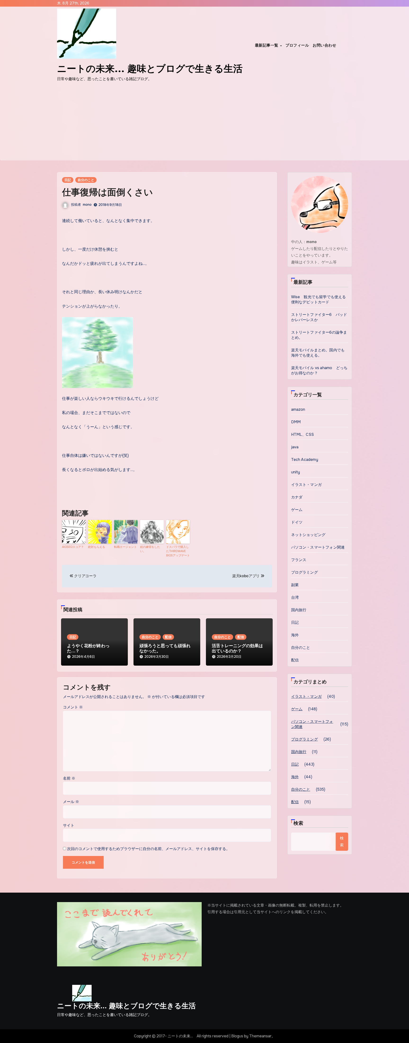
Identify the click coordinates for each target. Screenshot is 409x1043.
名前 (69, 778)
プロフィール (297, 45)
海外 (295, 635)
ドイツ (297, 522)
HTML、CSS (302, 434)
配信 (168, 637)
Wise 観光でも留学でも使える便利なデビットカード (318, 299)
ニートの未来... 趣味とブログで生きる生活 (150, 68)
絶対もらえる (96, 547)
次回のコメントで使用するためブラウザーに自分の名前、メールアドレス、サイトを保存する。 (148, 848)
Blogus (237, 1036)
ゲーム (297, 509)
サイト (68, 825)
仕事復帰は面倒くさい (107, 192)
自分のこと (86, 180)
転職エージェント (125, 547)
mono (87, 204)
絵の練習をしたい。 (150, 549)
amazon (298, 409)
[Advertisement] (204, 125)
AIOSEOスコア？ (73, 547)
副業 (295, 584)
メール (71, 801)
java (295, 447)
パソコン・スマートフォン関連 (318, 547)
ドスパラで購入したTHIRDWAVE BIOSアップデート (178, 551)
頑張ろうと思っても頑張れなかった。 (165, 648)
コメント (73, 707)
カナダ (297, 497)
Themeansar (260, 1036)
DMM (296, 421)
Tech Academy (304, 459)
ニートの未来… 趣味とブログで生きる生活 (126, 1006)
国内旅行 (299, 609)
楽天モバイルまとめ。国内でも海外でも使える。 (318, 353)
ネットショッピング (308, 534)
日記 (67, 180)
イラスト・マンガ (306, 484)
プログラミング (304, 572)
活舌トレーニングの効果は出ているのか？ (237, 648)
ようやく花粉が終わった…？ (88, 648)
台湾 (295, 597)
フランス (299, 559)
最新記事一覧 (267, 45)
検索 (298, 823)
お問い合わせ (324, 45)
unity (295, 472)
